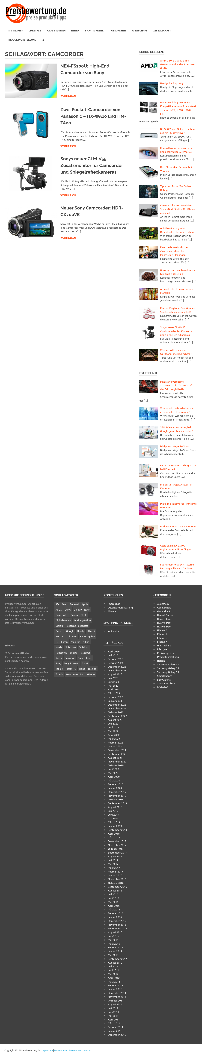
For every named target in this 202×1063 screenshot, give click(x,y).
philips (73, 652)
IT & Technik (15, 30)
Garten (59, 631)
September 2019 (117, 803)
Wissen (91, 674)
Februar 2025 (115, 659)
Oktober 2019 (116, 799)
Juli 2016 (113, 894)
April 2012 (114, 977)
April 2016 (114, 905)
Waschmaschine (75, 674)
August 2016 (115, 890)
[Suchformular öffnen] (43, 39)
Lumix (64, 641)
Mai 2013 (113, 954)
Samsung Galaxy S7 (168, 664)
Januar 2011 (115, 1030)
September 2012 (117, 958)
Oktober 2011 (116, 1000)
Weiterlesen (68, 96)
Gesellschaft (162, 30)
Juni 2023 (113, 681)
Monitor (75, 641)
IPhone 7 (162, 634)
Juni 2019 (113, 814)
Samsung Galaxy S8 (168, 668)
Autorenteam (75, 1050)
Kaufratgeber (87, 636)
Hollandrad (114, 631)
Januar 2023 (115, 700)
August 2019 (115, 806)
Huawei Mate (164, 618)
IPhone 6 (162, 630)
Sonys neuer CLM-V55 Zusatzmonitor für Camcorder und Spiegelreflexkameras (91, 165)
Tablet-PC (70, 668)
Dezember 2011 (117, 992)
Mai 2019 (113, 818)
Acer (64, 604)
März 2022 (114, 738)
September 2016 (117, 886)
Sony (58, 663)
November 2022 (117, 708)
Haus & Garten (56, 30)
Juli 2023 (113, 677)
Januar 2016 (115, 917)
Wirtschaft (139, 30)
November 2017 (117, 844)
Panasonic (61, 652)
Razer (59, 657)
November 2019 (117, 795)
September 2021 (117, 753)
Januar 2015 (115, 951)
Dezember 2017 (117, 841)
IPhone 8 (162, 637)
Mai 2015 (113, 939)
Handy (80, 631)
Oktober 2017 (116, 848)
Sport (85, 663)
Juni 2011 (113, 1011)
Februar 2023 (115, 696)
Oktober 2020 (116, 765)
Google (70, 631)
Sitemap (112, 611)
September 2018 (117, 829)
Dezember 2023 (117, 666)
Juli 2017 (113, 860)
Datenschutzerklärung (120, 607)
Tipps (82, 668)
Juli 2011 (113, 1008)
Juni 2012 (113, 970)
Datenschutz (60, 1050)
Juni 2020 (113, 769)
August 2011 (115, 1004)
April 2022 (114, 734)
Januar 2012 (115, 989)
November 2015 (117, 924)
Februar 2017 (115, 871)
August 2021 (115, 757)
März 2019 (114, 822)
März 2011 (114, 1023)
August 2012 (115, 962)
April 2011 (114, 1019)
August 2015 (115, 932)
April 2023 (114, 689)
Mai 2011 (113, 1015)
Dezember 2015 (117, 920)
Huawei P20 (164, 626)
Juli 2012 (113, 966)
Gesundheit (118, 30)
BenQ (68, 609)
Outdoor (83, 647)
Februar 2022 (115, 742)
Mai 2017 (113, 863)
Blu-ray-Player (82, 609)
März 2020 (114, 780)
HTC (64, 636)
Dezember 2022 (117, 704)
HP (57, 636)
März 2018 (114, 837)
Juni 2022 (113, 727)
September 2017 (117, 852)
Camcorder (62, 614)
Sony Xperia (164, 679)
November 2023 (117, 670)
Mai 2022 (113, 731)
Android (74, 604)
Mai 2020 (113, 772)
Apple (84, 604)
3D (57, 604)
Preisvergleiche (166, 652)
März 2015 (114, 943)
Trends (59, 674)
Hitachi (91, 631)
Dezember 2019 (117, 791)
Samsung (70, 657)
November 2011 (117, 996)
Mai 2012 (113, 973)
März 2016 (114, 909)
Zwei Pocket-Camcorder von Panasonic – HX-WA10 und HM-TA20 (93, 116)
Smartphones (164, 675)
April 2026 (114, 651)
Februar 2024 (115, 662)
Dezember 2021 (117, 750)
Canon (74, 614)
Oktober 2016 (116, 882)
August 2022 (115, 719)
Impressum (114, 603)
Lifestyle (35, 30)
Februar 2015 (115, 947)
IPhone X (162, 641)
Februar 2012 (115, 985)
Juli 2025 (113, 655)
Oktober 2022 (116, 712)
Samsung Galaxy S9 (168, 671)
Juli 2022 (113, 723)
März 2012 (114, 981)
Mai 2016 (113, 901)
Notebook (70, 647)
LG (57, 641)
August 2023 (115, 674)
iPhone (73, 636)
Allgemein (163, 603)
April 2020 (114, 776)
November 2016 (117, 879)
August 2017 (115, 856)
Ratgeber (85, 652)
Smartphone (85, 657)
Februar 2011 (115, 1027)
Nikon (86, 641)
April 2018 (114, 833)
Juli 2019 (113, 810)
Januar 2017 (115, 875)
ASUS (59, 609)
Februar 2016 (115, 913)
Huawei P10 (164, 622)
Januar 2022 (115, 746)
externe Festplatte (77, 625)
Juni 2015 (113, 935)
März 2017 (114, 867)
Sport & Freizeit (95, 30)
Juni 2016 (113, 898)
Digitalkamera (63, 620)
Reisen (75, 30)
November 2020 (117, 761)
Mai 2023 (113, 685)
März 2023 (114, 693)
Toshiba (92, 668)
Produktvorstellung (22, 39)
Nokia (59, 647)
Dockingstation (82, 620)
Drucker (60, 625)
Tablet (59, 668)
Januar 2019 (115, 825)
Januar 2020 (115, 788)
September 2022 (117, 715)
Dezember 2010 (117, 1034)
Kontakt (88, 1050)
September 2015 (117, 928)
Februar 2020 (115, 784)
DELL (83, 614)
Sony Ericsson (71, 663)
